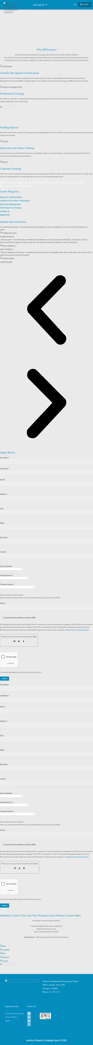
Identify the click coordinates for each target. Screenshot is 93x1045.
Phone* (17, 610)
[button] (46, 310)
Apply (7, 1020)
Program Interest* (7, 584)
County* (3, 552)
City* (2, 509)
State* (2, 523)
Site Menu (40, 4)
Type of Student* (6, 566)
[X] (31, 1024)
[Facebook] (31, 1013)
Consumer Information (14, 1013)
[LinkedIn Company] (31, 1021)
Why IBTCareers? (47, 49)
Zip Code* (4, 537)
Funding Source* (6, 575)
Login (84, 4)
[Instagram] (31, 1017)
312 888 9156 (54, 992)
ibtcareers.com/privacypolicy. (78, 630)
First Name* (4, 458)
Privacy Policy (11, 1017)
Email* (2, 480)
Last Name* (4, 469)
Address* (3, 494)
